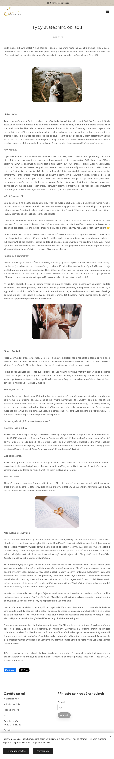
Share (11, 670)
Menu (107, 11)
